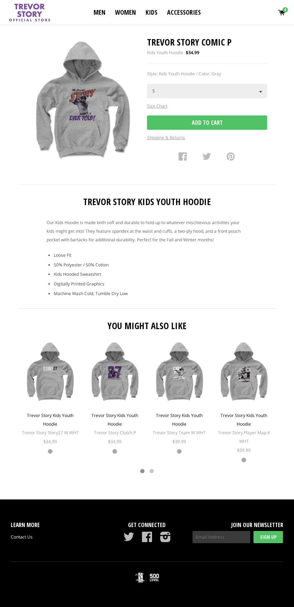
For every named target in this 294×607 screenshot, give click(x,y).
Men (99, 12)
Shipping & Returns (166, 137)
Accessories (184, 12)
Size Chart (157, 106)
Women (125, 12)
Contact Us (22, 537)
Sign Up (268, 537)
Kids (151, 12)
